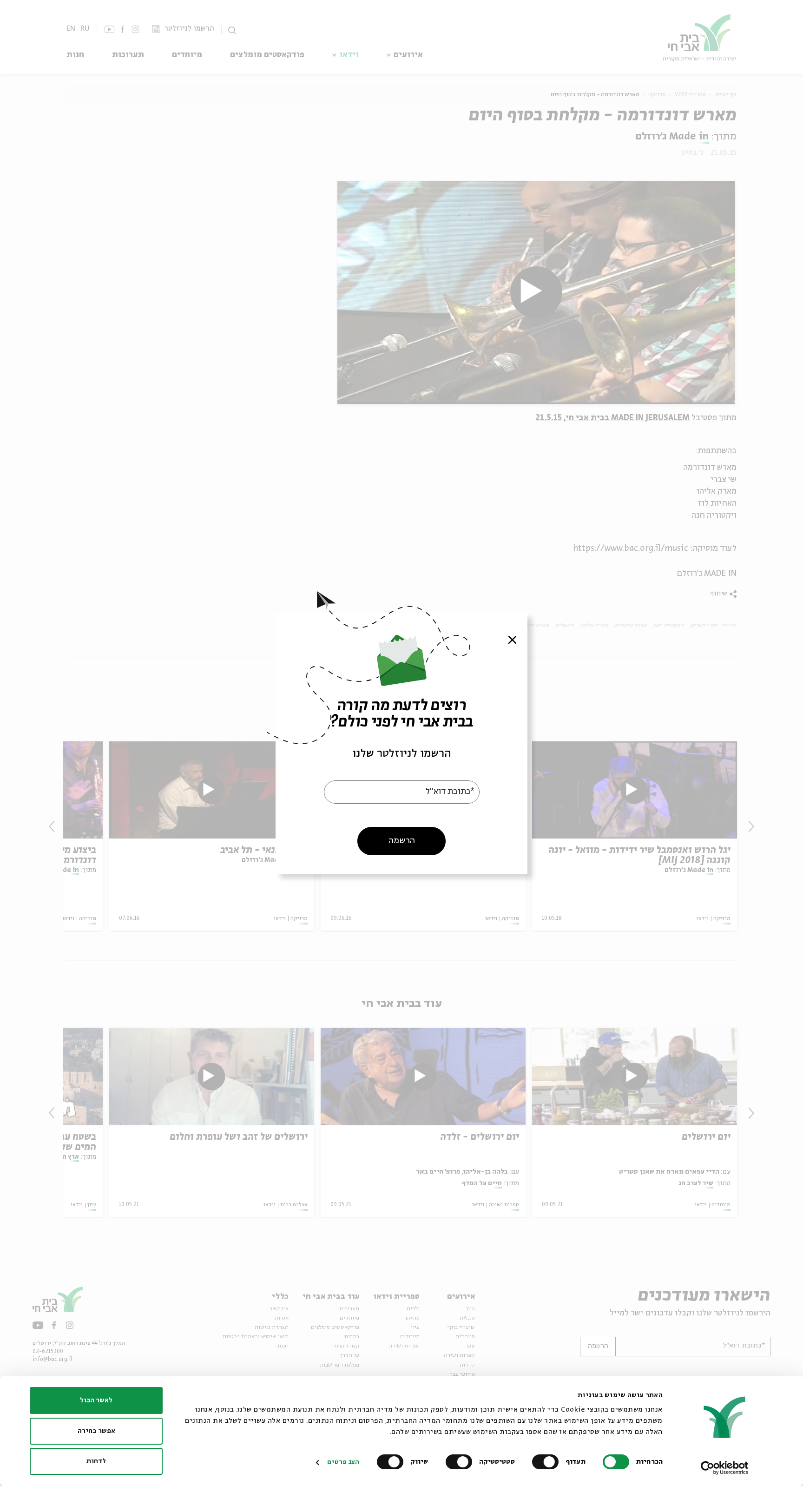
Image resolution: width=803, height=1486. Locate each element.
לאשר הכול (96, 1400)
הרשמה (401, 840)
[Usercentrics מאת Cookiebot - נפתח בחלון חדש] (724, 1468)
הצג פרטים (343, 1462)
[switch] (547, 1461)
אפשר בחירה (96, 1431)
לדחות (96, 1461)
